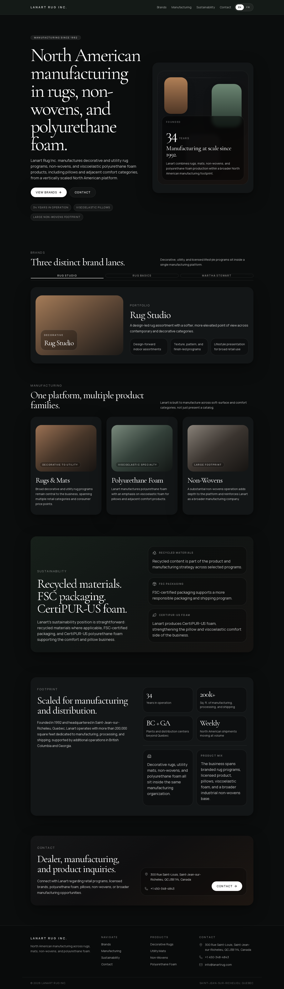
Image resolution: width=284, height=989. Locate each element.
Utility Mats (158, 951)
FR (248, 7)
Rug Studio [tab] (67, 275)
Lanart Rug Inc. (49, 7)
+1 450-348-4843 (162, 889)
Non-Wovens (159, 958)
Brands (162, 7)
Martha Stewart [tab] (217, 275)
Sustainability (205, 7)
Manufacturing (181, 7)
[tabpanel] (142, 325)
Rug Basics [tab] (142, 275)
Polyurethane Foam (163, 964)
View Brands (46, 192)
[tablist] (142, 277)
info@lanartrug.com (218, 965)
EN (240, 7)
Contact (225, 7)
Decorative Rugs (161, 944)
